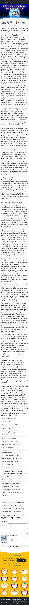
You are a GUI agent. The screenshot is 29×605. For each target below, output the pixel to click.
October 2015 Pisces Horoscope (11, 505)
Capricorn (4, 591)
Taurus (14, 570)
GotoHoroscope (6, 2)
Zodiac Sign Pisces (7, 447)
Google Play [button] (21, 561)
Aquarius (14, 591)
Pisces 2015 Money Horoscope (11, 461)
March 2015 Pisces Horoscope (11, 483)
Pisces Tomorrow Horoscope (10, 435)
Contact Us (4, 603)
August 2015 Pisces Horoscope (11, 499)
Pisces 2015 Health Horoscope (11, 465)
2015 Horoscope (7, 452)
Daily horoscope (14, 555)
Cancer (4, 577)
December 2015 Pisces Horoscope (12, 512)
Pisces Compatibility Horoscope (11, 444)
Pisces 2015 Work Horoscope (10, 458)
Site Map (15, 603)
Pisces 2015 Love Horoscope (10, 455)
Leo (14, 577)
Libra (4, 584)
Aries (4, 570)
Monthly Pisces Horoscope (10, 441)
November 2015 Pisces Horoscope (12, 508)
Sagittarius (24, 584)
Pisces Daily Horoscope (9, 432)
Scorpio (14, 584)
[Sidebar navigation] (26, 2)
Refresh (4, 542)
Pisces (25, 591)
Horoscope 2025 (7, 422)
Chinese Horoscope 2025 (9, 425)
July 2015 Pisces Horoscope (10, 496)
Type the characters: (17, 540)
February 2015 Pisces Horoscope (11, 480)
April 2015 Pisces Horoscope (10, 486)
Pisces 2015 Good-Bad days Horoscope (13, 468)
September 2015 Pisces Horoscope (12, 502)
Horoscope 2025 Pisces (9, 418)
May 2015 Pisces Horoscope (10, 489)
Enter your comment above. (9, 535)
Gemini (24, 570)
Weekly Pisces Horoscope (9, 438)
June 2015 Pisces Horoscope (10, 492)
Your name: (4, 521)
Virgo (25, 577)
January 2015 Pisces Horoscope (11, 477)
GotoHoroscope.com (21, 601)
